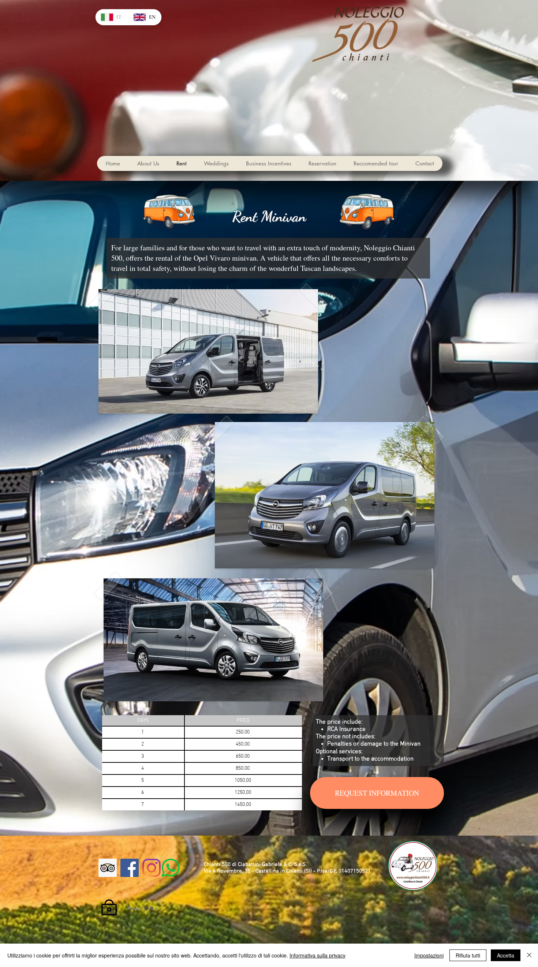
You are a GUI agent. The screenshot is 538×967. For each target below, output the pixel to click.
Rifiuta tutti (468, 955)
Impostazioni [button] (429, 955)
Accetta (505, 955)
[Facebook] (129, 868)
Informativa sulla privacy (317, 955)
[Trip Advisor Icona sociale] (107, 868)
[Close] (529, 955)
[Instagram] (151, 868)
